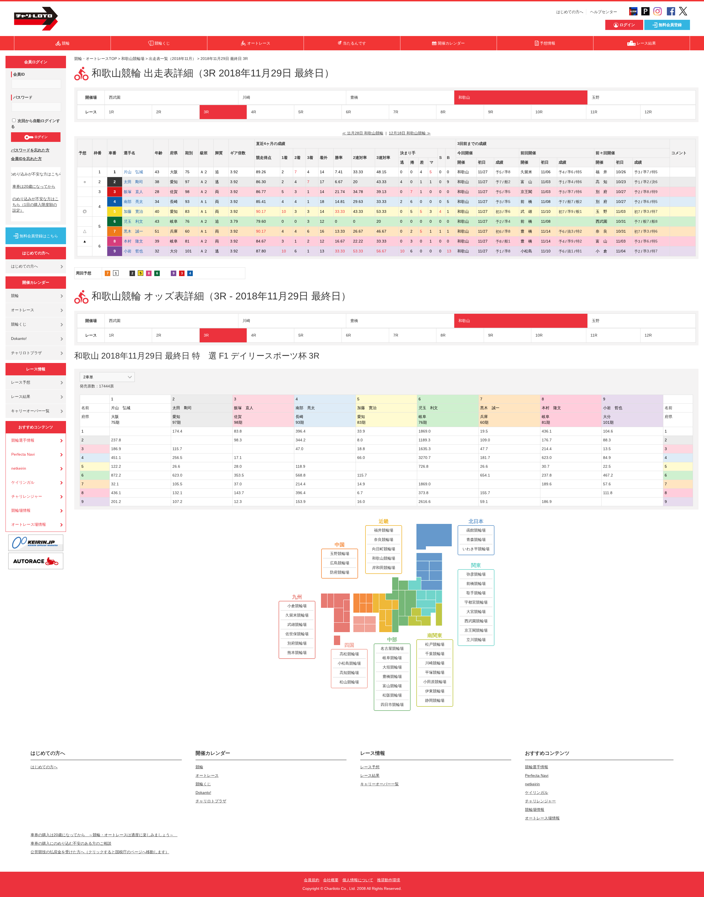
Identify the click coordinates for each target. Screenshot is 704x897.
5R (300, 112)
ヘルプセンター (603, 12)
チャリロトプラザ (26, 353)
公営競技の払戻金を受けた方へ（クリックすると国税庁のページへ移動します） (100, 852)
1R (111, 112)
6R (348, 112)
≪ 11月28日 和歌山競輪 (362, 133)
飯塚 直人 (133, 191)
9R (490, 112)
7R (395, 112)
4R (253, 112)
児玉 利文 (133, 221)
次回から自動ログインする (35, 124)
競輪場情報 (21, 510)
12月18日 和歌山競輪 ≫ (410, 133)
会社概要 (331, 880)
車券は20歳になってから (33, 186)
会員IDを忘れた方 (26, 158)
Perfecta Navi (23, 454)
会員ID (19, 74)
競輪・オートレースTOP (95, 58)
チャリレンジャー (26, 496)
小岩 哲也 (133, 251)
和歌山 (464, 97)
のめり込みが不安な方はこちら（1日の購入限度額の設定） (35, 205)
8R (443, 112)
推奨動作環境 (388, 880)
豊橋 (354, 97)
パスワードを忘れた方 (30, 150)
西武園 (114, 97)
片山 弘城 (133, 172)
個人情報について (357, 880)
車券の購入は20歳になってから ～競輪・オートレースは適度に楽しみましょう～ (104, 835)
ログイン (41, 137)
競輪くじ (18, 324)
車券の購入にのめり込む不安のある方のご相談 (71, 843)
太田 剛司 (133, 182)
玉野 (596, 97)
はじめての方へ (569, 12)
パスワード (22, 97)
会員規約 (311, 880)
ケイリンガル (22, 482)
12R (648, 112)
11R (593, 112)
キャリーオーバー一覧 (30, 411)
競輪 (15, 295)
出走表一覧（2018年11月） (172, 58)
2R (158, 112)
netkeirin (18, 468)
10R (539, 112)
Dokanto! (19, 338)
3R (206, 112)
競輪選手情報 (22, 440)
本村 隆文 (133, 241)
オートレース (22, 310)
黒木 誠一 (133, 231)
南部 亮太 (133, 201)
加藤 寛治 (133, 211)
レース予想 (20, 382)
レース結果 (20, 396)
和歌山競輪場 (132, 58)
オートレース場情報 (28, 524)
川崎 (246, 97)
